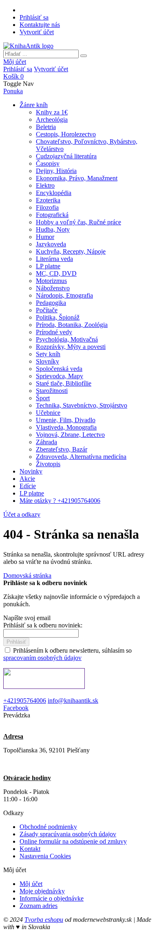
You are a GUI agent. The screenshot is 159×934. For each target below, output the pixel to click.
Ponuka (13, 91)
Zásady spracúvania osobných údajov (68, 834)
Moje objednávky (42, 891)
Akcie (27, 478)
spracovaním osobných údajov (42, 657)
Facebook (16, 707)
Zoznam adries (38, 905)
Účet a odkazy (21, 514)
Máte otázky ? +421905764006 (60, 500)
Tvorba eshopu (43, 919)
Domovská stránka (27, 575)
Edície (28, 485)
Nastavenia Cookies (45, 856)
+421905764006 (24, 700)
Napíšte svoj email (27, 617)
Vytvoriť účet (37, 32)
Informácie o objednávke (52, 898)
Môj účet (14, 61)
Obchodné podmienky (48, 826)
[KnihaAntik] (28, 45)
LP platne (32, 493)
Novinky (31, 471)
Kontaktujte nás (40, 24)
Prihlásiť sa (34, 17)
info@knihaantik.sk (73, 700)
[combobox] (41, 54)
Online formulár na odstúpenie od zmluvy (73, 841)
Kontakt (30, 848)
